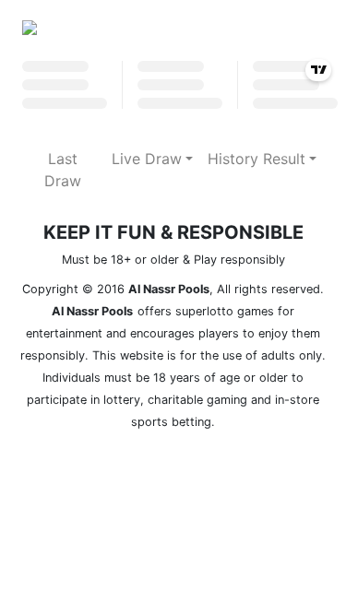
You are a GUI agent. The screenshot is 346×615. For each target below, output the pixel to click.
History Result (256, 158)
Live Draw (147, 158)
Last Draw (62, 169)
